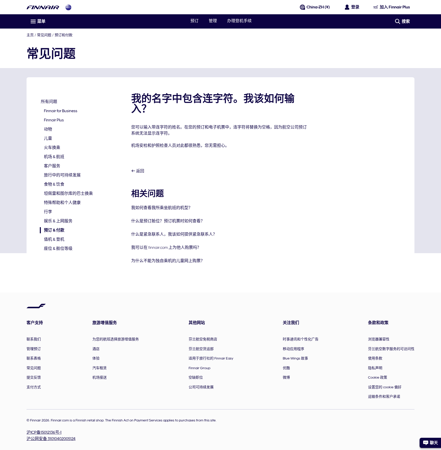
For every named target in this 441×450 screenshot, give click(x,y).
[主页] (43, 7)
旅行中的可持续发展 (62, 175)
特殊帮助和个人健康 (62, 202)
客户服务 (52, 166)
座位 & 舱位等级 (58, 248)
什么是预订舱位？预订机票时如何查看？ (168, 221)
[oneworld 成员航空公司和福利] (68, 7)
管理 (213, 21)
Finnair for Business (60, 111)
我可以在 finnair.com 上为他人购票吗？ (166, 247)
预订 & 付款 (52, 230)
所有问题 (49, 101)
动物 (48, 129)
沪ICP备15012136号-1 (44, 432)
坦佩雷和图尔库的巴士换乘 (68, 193)
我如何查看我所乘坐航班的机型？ (161, 207)
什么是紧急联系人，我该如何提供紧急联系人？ (174, 234)
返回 (139, 171)
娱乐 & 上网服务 (58, 221)
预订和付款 (63, 35)
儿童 (48, 138)
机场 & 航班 (54, 157)
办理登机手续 (239, 21)
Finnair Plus (54, 120)
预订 (194, 21)
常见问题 (44, 35)
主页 (30, 35)
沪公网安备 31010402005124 (51, 438)
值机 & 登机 (54, 239)
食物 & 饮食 (54, 184)
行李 (48, 212)
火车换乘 (52, 147)
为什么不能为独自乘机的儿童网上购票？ (168, 261)
